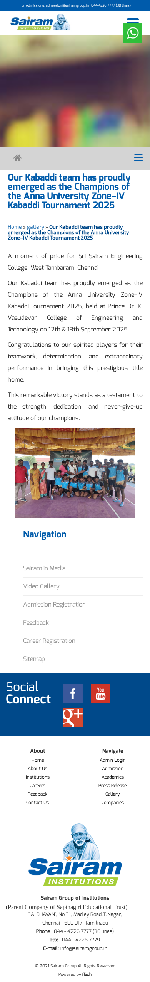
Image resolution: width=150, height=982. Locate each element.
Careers (37, 786)
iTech (87, 974)
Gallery (112, 794)
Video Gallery (41, 586)
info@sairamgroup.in (83, 948)
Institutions (38, 777)
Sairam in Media (44, 568)
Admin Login (113, 760)
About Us (37, 769)
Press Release (112, 786)
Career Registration (49, 641)
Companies (113, 802)
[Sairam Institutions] (40, 21)
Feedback (36, 623)
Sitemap (34, 659)
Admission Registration (54, 604)
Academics (113, 777)
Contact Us (37, 802)
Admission (112, 769)
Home (15, 226)
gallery (35, 226)
